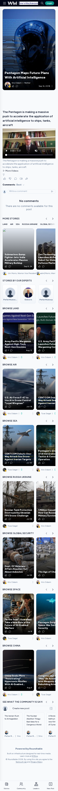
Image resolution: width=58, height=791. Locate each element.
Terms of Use (21, 762)
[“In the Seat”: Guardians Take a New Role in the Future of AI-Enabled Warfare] (18, 614)
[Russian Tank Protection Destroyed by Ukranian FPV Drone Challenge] (18, 501)
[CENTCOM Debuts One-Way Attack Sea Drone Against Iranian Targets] (18, 445)
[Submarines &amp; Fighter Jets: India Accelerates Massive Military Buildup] (18, 249)
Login (49, 3)
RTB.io (35, 756)
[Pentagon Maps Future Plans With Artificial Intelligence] (29, 49)
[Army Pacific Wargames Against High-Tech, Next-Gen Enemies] (18, 333)
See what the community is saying (24, 702)
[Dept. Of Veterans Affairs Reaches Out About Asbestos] (18, 557)
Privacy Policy (36, 762)
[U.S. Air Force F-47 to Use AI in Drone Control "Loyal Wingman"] (18, 389)
